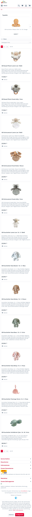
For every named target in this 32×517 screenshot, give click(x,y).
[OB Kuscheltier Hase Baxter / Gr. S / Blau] (16, 256)
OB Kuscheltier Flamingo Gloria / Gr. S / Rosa (15, 399)
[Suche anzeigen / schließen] (18, 5)
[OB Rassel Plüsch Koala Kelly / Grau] (16, 89)
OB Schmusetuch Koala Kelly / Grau (12, 199)
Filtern (5, 39)
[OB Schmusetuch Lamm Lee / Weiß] (16, 123)
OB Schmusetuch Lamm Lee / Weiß (12, 132)
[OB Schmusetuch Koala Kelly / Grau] (16, 189)
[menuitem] (4, 5)
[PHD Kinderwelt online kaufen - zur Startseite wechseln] (4, 2)
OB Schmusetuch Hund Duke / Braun (13, 166)
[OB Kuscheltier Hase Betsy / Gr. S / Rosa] (16, 356)
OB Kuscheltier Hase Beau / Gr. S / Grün (13, 332)
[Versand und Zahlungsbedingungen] (16, 471)
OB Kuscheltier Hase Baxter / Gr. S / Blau (14, 266)
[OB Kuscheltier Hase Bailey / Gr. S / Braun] (16, 289)
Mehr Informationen (18, 510)
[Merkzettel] (22, 5)
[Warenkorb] (29, 5)
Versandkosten (24, 491)
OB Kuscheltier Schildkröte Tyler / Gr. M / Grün (15, 432)
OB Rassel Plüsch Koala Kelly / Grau (12, 99)
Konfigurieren (19, 514)
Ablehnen (11, 514)
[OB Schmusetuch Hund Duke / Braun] (16, 156)
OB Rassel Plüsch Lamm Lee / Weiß (12, 66)
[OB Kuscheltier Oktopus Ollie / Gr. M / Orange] (16, 23)
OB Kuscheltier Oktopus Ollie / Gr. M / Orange (16, 29)
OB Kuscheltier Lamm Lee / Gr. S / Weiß (13, 232)
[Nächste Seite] (4, 46)
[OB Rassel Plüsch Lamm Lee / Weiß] (16, 56)
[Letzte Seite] (7, 46)
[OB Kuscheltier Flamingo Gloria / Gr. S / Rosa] (16, 389)
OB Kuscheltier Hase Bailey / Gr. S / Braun (14, 299)
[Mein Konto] (25, 5)
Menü (5, 5)
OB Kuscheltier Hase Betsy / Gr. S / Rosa (13, 366)
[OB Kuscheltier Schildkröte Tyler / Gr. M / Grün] (16, 422)
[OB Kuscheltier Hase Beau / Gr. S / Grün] (16, 322)
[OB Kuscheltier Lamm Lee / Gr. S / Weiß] (16, 222)
